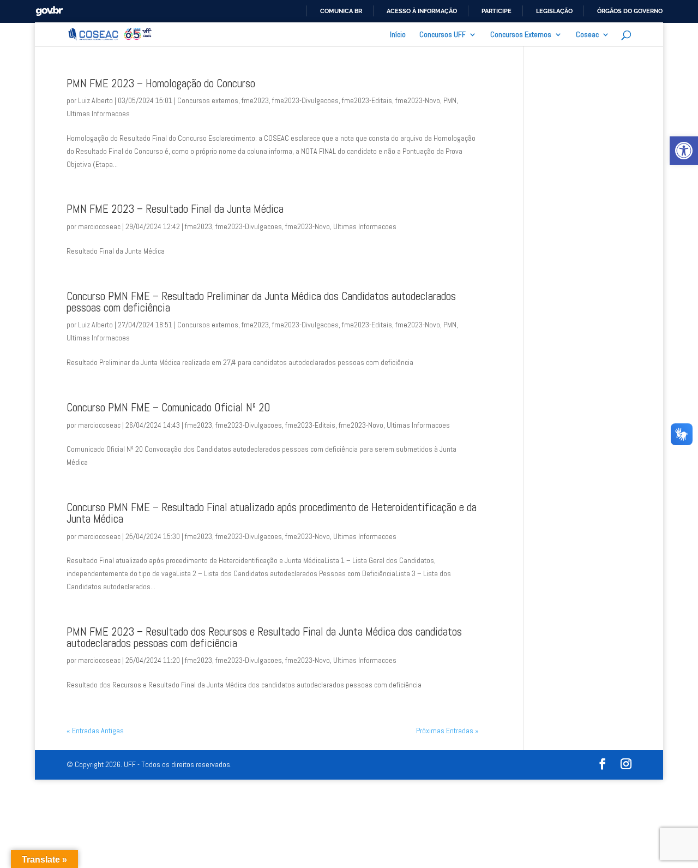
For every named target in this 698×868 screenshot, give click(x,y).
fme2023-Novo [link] (417, 100)
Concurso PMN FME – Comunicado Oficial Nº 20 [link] (168, 407)
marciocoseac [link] (99, 226)
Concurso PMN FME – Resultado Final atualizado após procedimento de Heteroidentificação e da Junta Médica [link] (272, 513)
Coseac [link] (587, 35)
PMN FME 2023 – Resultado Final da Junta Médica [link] (175, 209)
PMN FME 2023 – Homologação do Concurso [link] (161, 83)
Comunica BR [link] (341, 11)
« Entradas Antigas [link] (95, 730)
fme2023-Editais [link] (367, 100)
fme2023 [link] (255, 100)
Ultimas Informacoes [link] (98, 113)
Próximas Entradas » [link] (447, 730)
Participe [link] (497, 11)
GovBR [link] (49, 11)
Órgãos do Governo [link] (630, 11)
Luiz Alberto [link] (95, 100)
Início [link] (398, 35)
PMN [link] (449, 100)
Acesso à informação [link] (422, 11)
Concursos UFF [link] (442, 35)
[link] (684, 150)
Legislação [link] (554, 11)
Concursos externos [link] (207, 100)
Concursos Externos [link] (520, 35)
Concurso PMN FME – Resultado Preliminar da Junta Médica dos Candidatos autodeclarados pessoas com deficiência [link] (261, 302)
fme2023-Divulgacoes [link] (305, 100)
